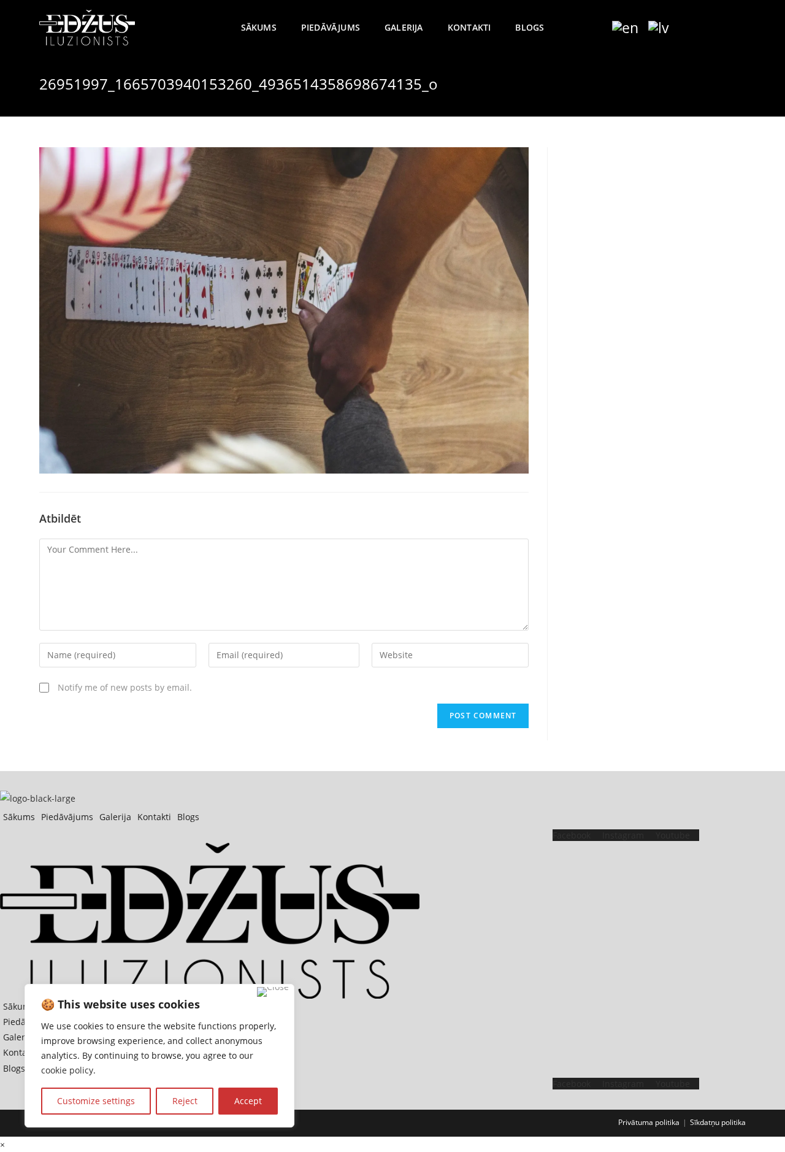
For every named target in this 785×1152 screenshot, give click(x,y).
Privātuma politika (649, 1122)
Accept (248, 1101)
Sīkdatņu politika (718, 1122)
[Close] (273, 992)
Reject (184, 1101)
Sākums (19, 817)
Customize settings (96, 1101)
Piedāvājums (67, 817)
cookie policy (67, 1070)
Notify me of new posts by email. (125, 687)
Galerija (115, 817)
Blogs (188, 817)
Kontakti (154, 817)
